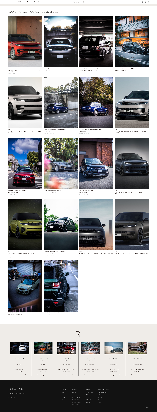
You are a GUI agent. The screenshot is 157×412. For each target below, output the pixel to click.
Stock (16, 375)
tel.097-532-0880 (113, 371)
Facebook (145, 2)
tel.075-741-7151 (43, 371)
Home (9, 4)
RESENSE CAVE (75, 399)
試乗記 (19, 1)
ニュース (64, 399)
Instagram (142, 2)
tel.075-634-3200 (66, 371)
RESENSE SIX (75, 407)
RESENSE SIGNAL (76, 404)
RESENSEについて (12, 1)
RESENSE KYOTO (76, 397)
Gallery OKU (100, 394)
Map (23, 375)
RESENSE (74, 394)
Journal (64, 389)
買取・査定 (29, 1)
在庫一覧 (24, 1)
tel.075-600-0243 (90, 371)
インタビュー (64, 397)
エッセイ (64, 394)
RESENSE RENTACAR (102, 392)
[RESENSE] (78, 2)
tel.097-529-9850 (19, 371)
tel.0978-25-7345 (137, 371)
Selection (74, 389)
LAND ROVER (14, 4)
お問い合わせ (36, 1)
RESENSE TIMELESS (76, 402)
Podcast (148, 2)
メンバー (87, 397)
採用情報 (87, 394)
